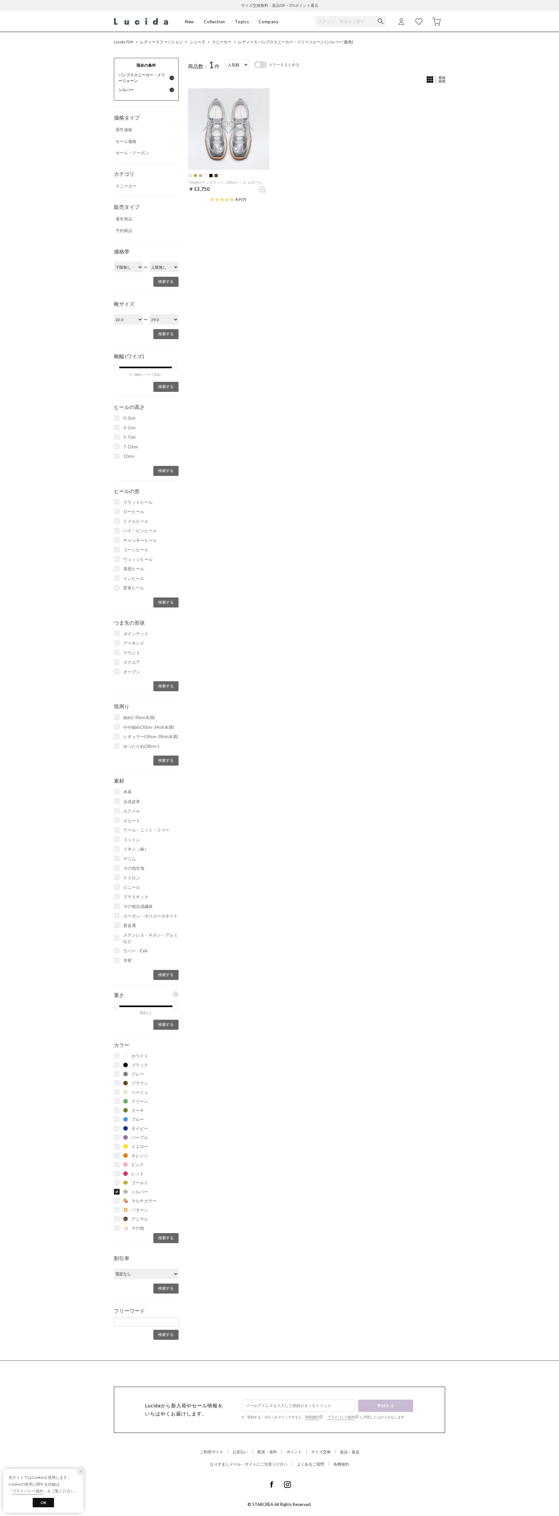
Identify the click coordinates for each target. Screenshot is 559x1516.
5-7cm (129, 437)
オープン (131, 671)
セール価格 (126, 141)
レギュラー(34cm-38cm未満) (150, 736)
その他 (137, 1228)
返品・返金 (349, 1451)
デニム (129, 858)
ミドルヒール (135, 521)
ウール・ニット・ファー (146, 830)
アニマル (139, 1218)
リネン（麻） (135, 849)
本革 (127, 791)
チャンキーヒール (140, 540)
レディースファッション (161, 41)
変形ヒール (133, 587)
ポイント (294, 1451)
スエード (131, 820)
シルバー (139, 1191)
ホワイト (139, 1056)
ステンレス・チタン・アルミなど (150, 938)
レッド (137, 1173)
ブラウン (139, 1083)
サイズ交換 (321, 1451)
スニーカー (221, 41)
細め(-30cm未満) (139, 717)
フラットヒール (138, 502)
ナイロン (131, 877)
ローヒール (133, 511)
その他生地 (133, 868)
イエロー (139, 1146)
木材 (127, 960)
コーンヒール (135, 549)
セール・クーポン (132, 152)
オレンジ (139, 1155)
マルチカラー (144, 1200)
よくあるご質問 (310, 1464)
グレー (137, 1074)
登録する (385, 1405)
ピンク (137, 1164)
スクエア (131, 662)
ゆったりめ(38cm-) (141, 746)
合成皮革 (131, 801)
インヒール (133, 578)
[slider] (116, 368)
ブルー (137, 1119)
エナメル (131, 810)
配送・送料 (267, 1451)
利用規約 (312, 1417)
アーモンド (133, 643)
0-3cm (129, 418)
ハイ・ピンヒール (140, 530)
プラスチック (135, 896)
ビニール (131, 887)
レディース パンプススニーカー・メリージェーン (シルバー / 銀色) (295, 41)
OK (43, 1502)
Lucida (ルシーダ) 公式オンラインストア (141, 21)
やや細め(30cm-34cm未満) (148, 727)
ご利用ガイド (211, 1451)
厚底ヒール (133, 568)
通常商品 (123, 218)
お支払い (240, 1451)
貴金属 (129, 925)
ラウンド (131, 652)
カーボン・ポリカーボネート (150, 916)
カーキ (137, 1110)
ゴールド (139, 1182)
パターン (139, 1209)
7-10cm (130, 446)
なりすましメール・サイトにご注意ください (249, 1464)
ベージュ (139, 1092)
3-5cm (129, 427)
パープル (139, 1137)
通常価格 (123, 129)
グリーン (139, 1101)
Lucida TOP (123, 41)
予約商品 (123, 230)
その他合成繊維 (138, 906)
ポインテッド (135, 633)
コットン (131, 839)
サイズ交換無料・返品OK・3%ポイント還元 (279, 5)
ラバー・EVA (135, 950)
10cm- (129, 456)
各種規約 (341, 1464)
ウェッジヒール (138, 559)
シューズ (197, 41)
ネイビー (139, 1128)
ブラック (139, 1065)
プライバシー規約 (341, 1417)
